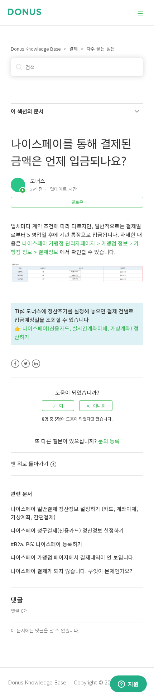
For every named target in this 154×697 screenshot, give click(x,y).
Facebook (15, 363)
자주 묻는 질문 (100, 48)
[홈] (24, 13)
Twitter (25, 363)
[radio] (58, 405)
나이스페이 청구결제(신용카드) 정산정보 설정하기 (67, 530)
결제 (73, 48)
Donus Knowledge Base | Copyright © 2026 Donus (70, 682)
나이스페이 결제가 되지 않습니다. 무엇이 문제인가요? (71, 571)
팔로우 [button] (77, 202)
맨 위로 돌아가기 (30, 463)
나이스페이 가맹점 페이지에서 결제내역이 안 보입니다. (73, 557)
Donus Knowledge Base (36, 48)
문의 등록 (109, 441)
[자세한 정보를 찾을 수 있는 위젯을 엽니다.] (128, 684)
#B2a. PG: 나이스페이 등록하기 (46, 544)
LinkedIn (36, 363)
